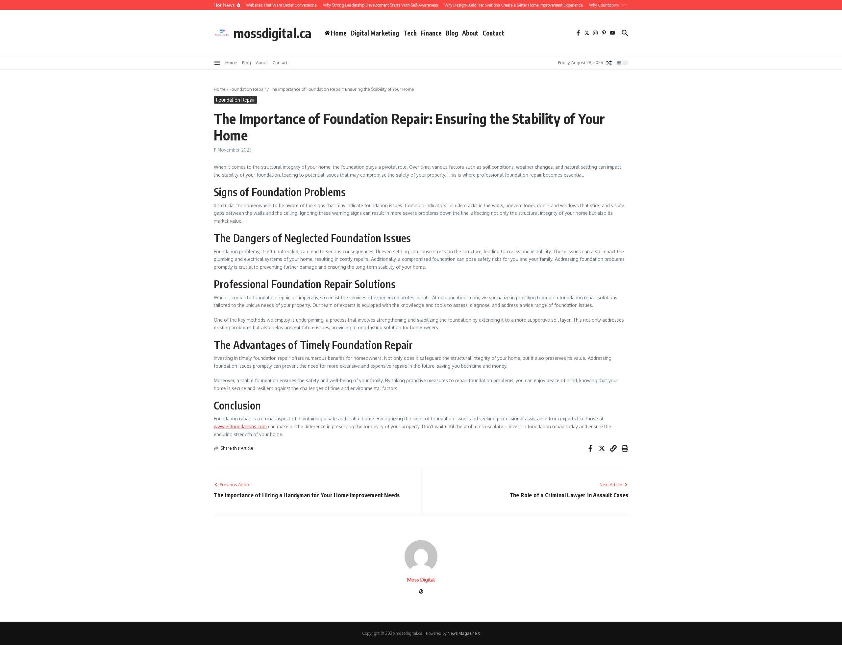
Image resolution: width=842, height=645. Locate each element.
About (470, 33)
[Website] (421, 592)
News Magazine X (464, 633)
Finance (431, 33)
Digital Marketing (375, 33)
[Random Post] (609, 62)
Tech (410, 33)
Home (231, 62)
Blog (452, 33)
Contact (493, 33)
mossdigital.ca (272, 33)
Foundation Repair (248, 89)
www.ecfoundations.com (240, 426)
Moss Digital (421, 580)
